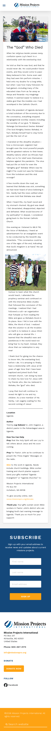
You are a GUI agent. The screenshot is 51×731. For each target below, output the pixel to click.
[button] (4, 5)
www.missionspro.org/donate (20, 499)
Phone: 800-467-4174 (15, 647)
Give (9, 465)
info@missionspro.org (15, 652)
